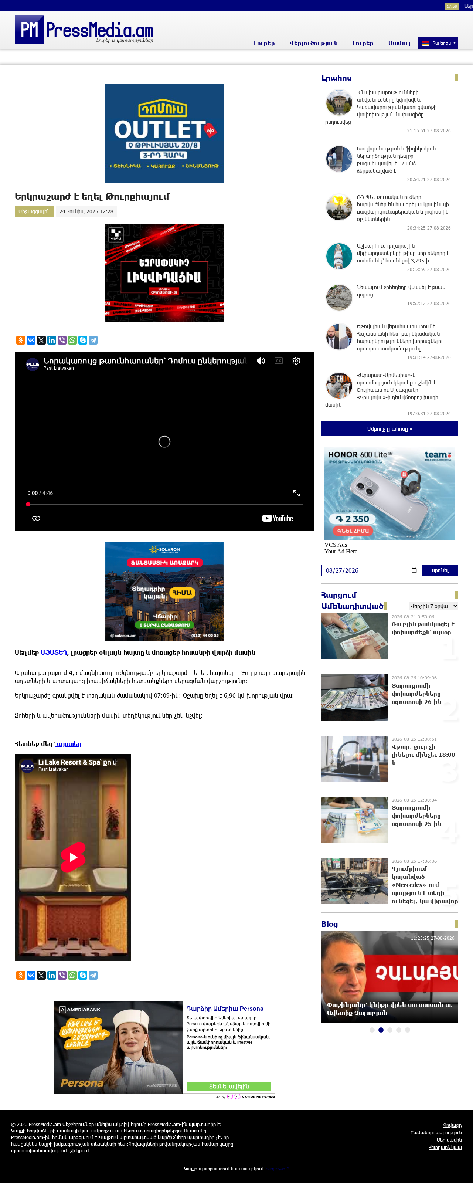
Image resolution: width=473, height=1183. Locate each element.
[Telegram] (93, 340)
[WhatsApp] (72, 340)
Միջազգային (34, 211)
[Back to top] (460, 1170)
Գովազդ (452, 1125)
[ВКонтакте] (31, 340)
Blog (329, 924)
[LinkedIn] (51, 340)
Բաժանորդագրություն (436, 1132)
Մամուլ (399, 43)
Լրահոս (336, 77)
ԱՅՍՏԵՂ (53, 652)
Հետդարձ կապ (445, 1147)
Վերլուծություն (314, 43)
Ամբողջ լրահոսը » (389, 429)
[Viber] (62, 340)
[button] (372, 1030)
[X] (41, 340)
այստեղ (68, 743)
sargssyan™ (277, 1168)
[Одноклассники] (20, 340)
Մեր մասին (449, 1140)
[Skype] (82, 340)
